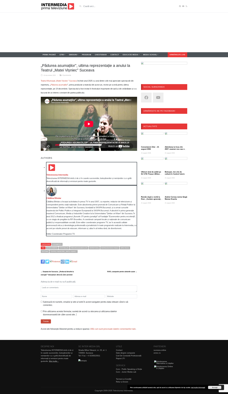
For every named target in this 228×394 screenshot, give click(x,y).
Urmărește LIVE (177, 55)
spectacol (125, 248)
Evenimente (67, 75)
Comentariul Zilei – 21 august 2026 (150, 148)
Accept (214, 387)
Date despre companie (125, 353)
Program (86, 55)
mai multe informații (198, 387)
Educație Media (130, 55)
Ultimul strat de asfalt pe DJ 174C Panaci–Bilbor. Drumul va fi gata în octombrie (151, 175)
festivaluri (64, 248)
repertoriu (94, 248)
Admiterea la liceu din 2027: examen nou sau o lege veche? (175, 149)
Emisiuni (73, 55)
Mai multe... (54, 361)
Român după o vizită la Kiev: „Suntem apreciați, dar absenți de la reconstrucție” (151, 200)
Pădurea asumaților (59, 85)
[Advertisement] (114, 32)
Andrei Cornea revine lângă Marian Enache (176, 198)
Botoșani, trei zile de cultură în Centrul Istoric (175, 173)
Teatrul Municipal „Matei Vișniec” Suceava (59, 81)
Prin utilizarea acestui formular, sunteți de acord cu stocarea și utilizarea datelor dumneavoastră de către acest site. (80, 313)
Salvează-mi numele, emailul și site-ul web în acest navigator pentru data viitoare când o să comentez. (85, 303)
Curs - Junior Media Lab (126, 372)
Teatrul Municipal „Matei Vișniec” (63, 251)
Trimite (46, 321)
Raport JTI (120, 358)
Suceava (45, 251)
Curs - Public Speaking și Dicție (129, 369)
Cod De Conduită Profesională (128, 356)
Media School (150, 55)
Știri (62, 55)
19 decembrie (52, 248)
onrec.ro (157, 353)
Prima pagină (49, 55)
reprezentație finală (109, 248)
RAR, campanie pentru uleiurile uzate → (122, 271)
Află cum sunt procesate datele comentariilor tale (113, 329)
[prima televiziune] (57, 6)
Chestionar (101, 55)
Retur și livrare (122, 382)
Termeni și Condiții (123, 379)
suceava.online (160, 350)
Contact (114, 55)
